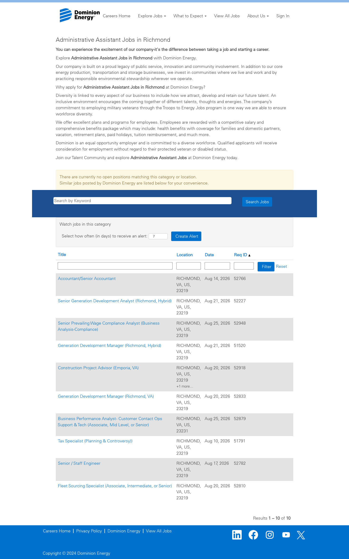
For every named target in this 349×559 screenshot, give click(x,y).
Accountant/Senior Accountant (87, 278)
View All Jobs (227, 16)
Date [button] (209, 254)
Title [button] (62, 254)
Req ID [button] (241, 254)
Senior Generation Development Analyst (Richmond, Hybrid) (115, 300)
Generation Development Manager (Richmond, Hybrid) (109, 345)
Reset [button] (281, 266)
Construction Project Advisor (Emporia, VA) (98, 367)
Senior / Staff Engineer (79, 463)
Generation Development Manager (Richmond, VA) (106, 396)
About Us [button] (256, 16)
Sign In (282, 16)
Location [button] (185, 254)
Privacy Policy (89, 531)
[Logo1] (79, 15)
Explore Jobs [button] (151, 16)
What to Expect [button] (189, 16)
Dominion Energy (124, 531)
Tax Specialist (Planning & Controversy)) (95, 441)
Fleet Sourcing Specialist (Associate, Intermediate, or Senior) (115, 485)
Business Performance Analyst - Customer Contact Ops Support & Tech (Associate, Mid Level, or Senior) (110, 421)
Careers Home (116, 16)
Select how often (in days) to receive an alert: (104, 236)
